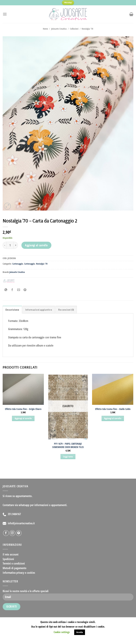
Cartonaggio (17, 263)
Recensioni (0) (66, 309)
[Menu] (5, 14)
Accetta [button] (79, 632)
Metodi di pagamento (14, 568)
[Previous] (2, 419)
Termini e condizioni (14, 563)
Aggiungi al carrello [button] (23, 418)
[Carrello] (131, 14)
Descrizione (12, 309)
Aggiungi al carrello (36, 245)
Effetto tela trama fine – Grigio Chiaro (23, 409)
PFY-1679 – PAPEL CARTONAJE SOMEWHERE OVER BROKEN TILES (68, 445)
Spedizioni (8, 559)
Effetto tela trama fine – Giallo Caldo (113, 409)
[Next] (133, 419)
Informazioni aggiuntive (38, 309)
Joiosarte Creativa (59, 28)
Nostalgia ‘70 (87, 28)
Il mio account (10, 554)
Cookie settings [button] (62, 632)
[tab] (12, 309)
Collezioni (74, 28)
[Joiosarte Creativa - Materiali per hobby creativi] (68, 14)
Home (45, 28)
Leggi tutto (68, 456)
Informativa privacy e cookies (19, 573)
